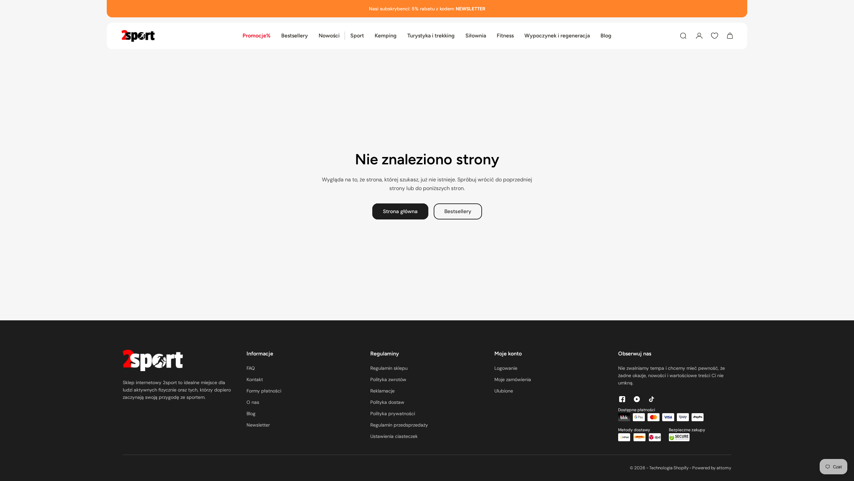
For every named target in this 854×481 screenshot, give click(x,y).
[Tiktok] (651, 399)
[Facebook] (622, 399)
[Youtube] (636, 399)
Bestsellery (457, 211)
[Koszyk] (730, 35)
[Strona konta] (699, 35)
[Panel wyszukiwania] (683, 35)
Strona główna (400, 211)
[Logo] (138, 36)
